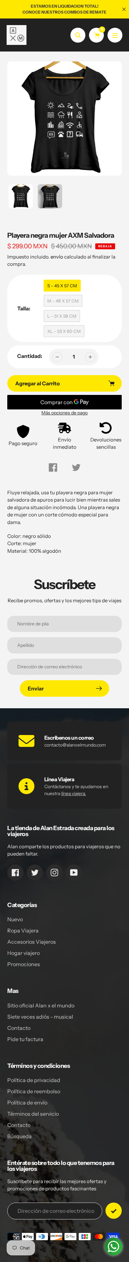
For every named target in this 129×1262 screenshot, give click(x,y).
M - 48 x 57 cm (63, 300)
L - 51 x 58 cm (61, 316)
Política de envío (27, 1102)
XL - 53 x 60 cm (64, 331)
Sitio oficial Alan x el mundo (40, 1005)
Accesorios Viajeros (31, 941)
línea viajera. (73, 793)
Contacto (18, 1028)
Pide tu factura (25, 1039)
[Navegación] (115, 35)
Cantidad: (29, 356)
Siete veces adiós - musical (40, 1016)
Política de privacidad (33, 1080)
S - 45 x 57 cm (62, 285)
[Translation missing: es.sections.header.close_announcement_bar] (124, 9)
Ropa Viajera (23, 930)
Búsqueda (19, 1136)
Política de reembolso (33, 1091)
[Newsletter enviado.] (114, 1211)
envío (57, 257)
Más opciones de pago (64, 413)
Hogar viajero (23, 953)
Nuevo (15, 919)
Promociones (23, 964)
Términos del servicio (33, 1113)
